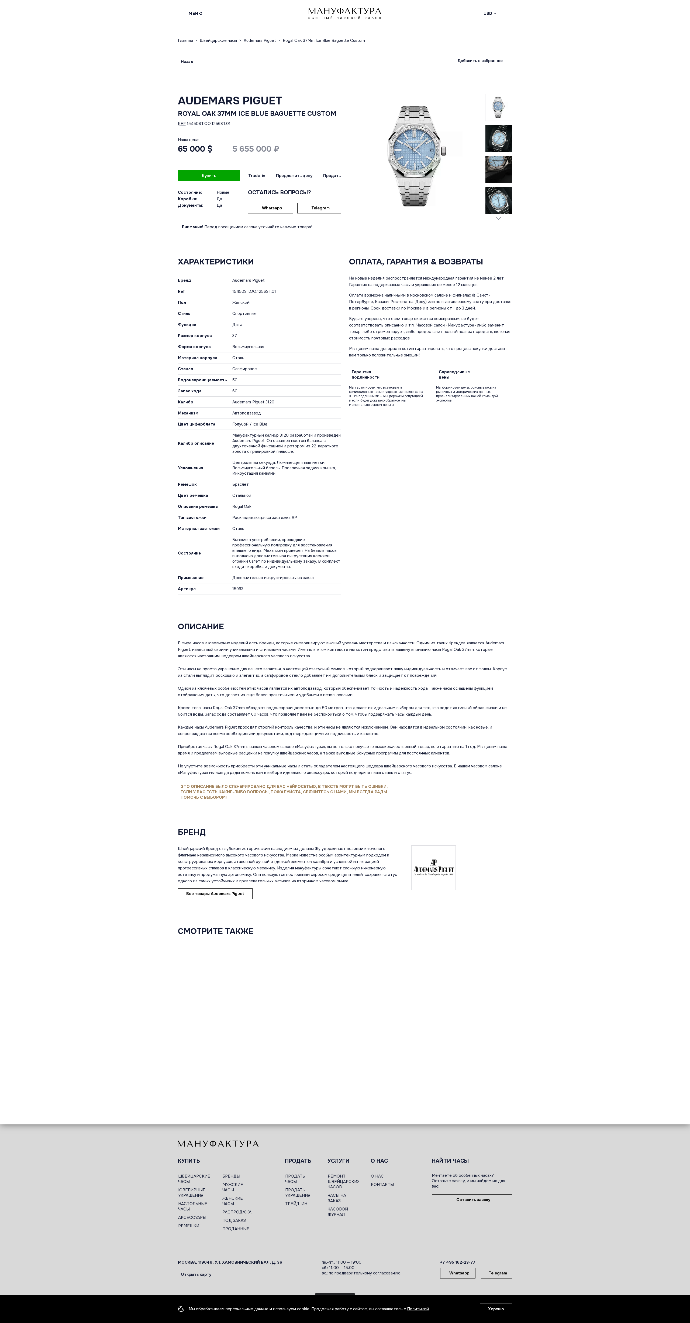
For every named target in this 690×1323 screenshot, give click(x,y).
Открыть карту (196, 1274)
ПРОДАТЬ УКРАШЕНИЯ (297, 1192)
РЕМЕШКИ (188, 1226)
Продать (332, 175)
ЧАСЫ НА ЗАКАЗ (337, 1198)
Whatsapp (272, 208)
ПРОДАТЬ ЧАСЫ (295, 1179)
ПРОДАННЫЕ (235, 1229)
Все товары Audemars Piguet (215, 893)
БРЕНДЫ (231, 1176)
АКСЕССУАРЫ (192, 1217)
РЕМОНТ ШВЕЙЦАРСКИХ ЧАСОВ (344, 1182)
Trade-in (256, 175)
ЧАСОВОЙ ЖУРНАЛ (338, 1211)
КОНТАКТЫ (382, 1184)
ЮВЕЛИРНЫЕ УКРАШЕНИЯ (191, 1192)
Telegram (320, 208)
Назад (187, 61)
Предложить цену (294, 175)
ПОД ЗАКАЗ (234, 1220)
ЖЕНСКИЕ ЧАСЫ (232, 1201)
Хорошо (496, 1309)
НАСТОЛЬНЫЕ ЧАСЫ (192, 1206)
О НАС (377, 1176)
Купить (209, 175)
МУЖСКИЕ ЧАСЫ (232, 1187)
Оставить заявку (473, 1199)
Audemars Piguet (230, 101)
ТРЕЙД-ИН (296, 1203)
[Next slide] (498, 218)
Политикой (418, 1309)
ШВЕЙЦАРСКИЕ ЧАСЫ (194, 1179)
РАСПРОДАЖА (236, 1212)
